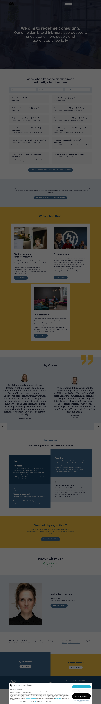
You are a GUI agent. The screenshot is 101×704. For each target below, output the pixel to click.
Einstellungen (58, 698)
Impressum (81, 701)
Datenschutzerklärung (31, 698)
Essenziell (24, 701)
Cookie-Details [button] (76, 700)
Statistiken (32, 701)
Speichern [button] (81, 691)
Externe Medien (48, 701)
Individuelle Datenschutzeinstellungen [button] (81, 696)
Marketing (39, 701)
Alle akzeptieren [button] (81, 687)
